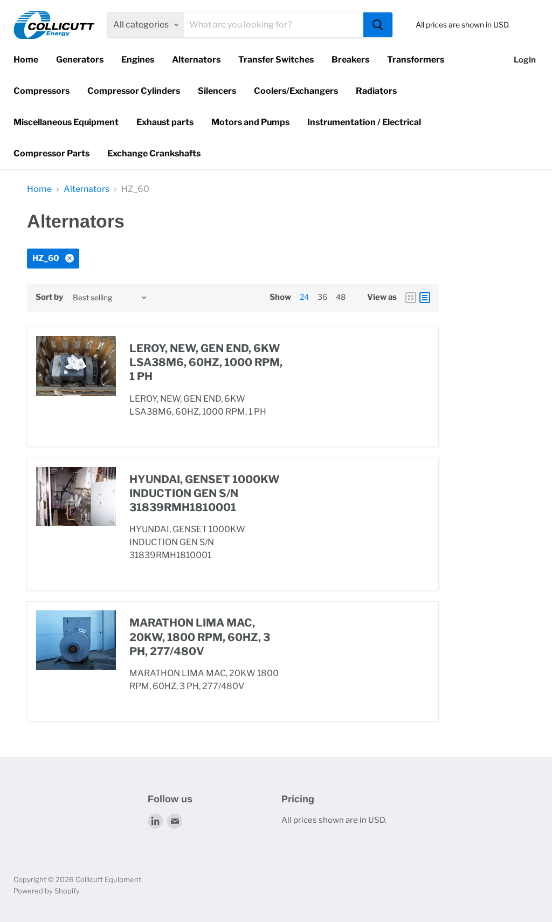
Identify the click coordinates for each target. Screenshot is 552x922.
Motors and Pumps (250, 122)
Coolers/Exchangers (296, 91)
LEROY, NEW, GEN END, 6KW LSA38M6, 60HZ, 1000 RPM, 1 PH (205, 362)
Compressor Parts (51, 153)
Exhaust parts (165, 122)
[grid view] (410, 297)
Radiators (376, 91)
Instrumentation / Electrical (364, 122)
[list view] (424, 297)
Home (25, 59)
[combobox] (273, 24)
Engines (137, 59)
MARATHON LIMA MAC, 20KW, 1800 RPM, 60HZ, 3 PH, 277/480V (199, 637)
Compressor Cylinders (133, 91)
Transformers (415, 59)
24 (304, 296)
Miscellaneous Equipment (66, 122)
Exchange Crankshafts (154, 153)
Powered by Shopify (46, 890)
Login (525, 60)
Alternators (196, 59)
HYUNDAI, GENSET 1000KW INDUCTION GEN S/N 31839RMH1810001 (204, 493)
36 (322, 296)
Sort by (49, 297)
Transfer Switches (276, 59)
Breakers (350, 59)
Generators (80, 59)
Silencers (217, 91)
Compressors (41, 91)
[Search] (377, 24)
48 (341, 296)
